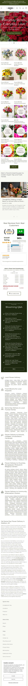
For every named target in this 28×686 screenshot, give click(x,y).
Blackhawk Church (22, 476)
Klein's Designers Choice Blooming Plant (20, 141)
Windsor (7, 385)
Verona (19, 384)
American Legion (9, 496)
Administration (8, 442)
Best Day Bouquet (5, 103)
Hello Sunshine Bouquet (7, 83)
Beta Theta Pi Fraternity (21, 451)
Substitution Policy (7, 653)
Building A (19, 456)
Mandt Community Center (20, 510)
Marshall (7, 383)
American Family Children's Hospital (16, 393)
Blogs (4, 626)
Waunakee (24, 384)
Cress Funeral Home (15, 421)
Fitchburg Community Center (18, 503)
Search (4, 623)
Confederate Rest (14, 416)
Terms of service (6, 656)
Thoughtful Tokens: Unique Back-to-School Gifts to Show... (13, 200)
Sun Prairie (14, 384)
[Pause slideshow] (26, 43)
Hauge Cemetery (9, 429)
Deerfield (7, 381)
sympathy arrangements (18, 559)
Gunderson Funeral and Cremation (16, 426)
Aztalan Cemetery (10, 412)
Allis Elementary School (14, 445)
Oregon (25, 383)
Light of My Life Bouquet (7, 121)
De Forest (24, 380)
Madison (25, 381)
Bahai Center (18, 472)
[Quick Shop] (17, 8)
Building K (19, 458)
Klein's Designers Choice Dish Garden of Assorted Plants (20, 162)
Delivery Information (8, 644)
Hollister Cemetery (10, 431)
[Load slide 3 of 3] (16, 43)
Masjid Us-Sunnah (9, 511)
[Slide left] (11, 216)
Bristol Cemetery (14, 413)
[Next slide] (18, 43)
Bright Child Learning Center (12, 455)
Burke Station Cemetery (12, 415)
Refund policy (6, 650)
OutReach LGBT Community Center (16, 514)
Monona (19, 383)
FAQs (4, 635)
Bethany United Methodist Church (14, 475)
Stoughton (7, 384)
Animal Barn (24, 445)
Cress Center (14, 418)
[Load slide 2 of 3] (14, 43)
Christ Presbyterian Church (11, 485)
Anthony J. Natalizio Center (12, 446)
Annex (21, 469)
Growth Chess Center (21, 506)
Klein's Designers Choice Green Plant (7, 141)
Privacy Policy (13, 672)
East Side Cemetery (16, 422)
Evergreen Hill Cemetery (16, 424)
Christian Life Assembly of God (18, 488)
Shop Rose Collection (14, 33)
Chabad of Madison (22, 483)
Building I (14, 458)
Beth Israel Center (22, 473)
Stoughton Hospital (14, 397)
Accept (13, 676)
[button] (20, 8)
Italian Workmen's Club (11, 507)
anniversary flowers (21, 578)
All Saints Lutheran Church (12, 469)
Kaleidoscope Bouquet (20, 103)
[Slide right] (16, 216)
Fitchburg (12, 381)
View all (14, 166)
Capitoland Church (10, 482)
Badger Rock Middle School (15, 449)
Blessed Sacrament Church (11, 478)
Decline (13, 679)
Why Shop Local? (7, 641)
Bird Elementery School (11, 452)
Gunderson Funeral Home (20, 425)
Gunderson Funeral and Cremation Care (16, 428)
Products (5, 611)
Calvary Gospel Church (20, 480)
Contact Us (5, 638)
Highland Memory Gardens (20, 429)
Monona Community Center (18, 513)
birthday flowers (20, 557)
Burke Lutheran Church (16, 479)
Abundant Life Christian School (16, 440)
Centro (10, 501)
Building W (21, 459)
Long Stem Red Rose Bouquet (19, 84)
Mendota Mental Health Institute (13, 396)
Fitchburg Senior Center (10, 504)
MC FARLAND (18, 381)
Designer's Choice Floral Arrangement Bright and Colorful (7, 162)
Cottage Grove (9, 380)
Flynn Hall (19, 504)
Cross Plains (17, 380)
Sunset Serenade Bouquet (18, 65)
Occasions (5, 608)
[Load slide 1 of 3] (12, 43)
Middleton (13, 383)
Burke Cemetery (23, 413)
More (14, 369)
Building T (15, 459)
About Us (5, 614)
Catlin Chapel (12, 483)
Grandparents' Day (7, 605)
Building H (8, 458)
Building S (9, 459)
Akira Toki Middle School (18, 442)
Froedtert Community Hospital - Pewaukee (16, 394)
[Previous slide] (9, 43)
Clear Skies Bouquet (6, 64)
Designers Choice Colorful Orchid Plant (19, 122)
